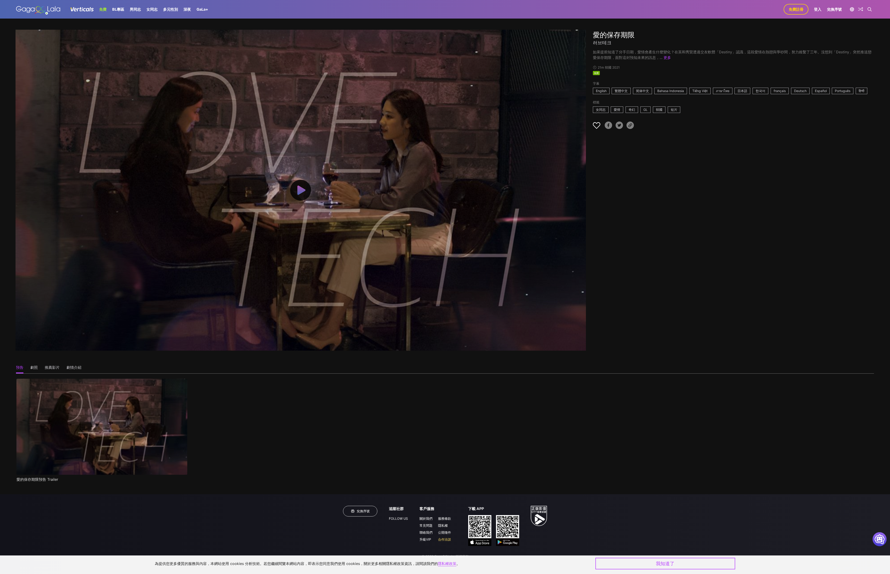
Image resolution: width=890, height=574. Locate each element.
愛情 (617, 110)
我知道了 (665, 563)
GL (645, 110)
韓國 (659, 110)
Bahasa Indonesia (670, 91)
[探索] (860, 9)
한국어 (760, 91)
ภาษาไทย (722, 91)
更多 (667, 57)
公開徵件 (444, 532)
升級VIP (425, 539)
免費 (103, 9)
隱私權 (443, 525)
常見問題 (426, 525)
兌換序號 (834, 9)
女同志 (152, 9)
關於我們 (426, 518)
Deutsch (800, 91)
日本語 (742, 91)
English (601, 91)
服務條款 (444, 518)
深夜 (187, 9)
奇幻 (632, 110)
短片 (674, 110)
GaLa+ (202, 9)
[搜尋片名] (869, 9)
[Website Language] (851, 9)
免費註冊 (796, 9)
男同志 (135, 9)
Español (821, 91)
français (780, 91)
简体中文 (642, 91)
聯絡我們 (426, 532)
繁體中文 (621, 91)
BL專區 (118, 9)
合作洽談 (444, 539)
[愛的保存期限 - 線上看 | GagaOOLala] (38, 9)
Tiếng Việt (700, 91)
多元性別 (170, 9)
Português (842, 91)
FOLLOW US (398, 518)
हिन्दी (861, 91)
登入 (817, 9)
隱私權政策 (447, 563)
